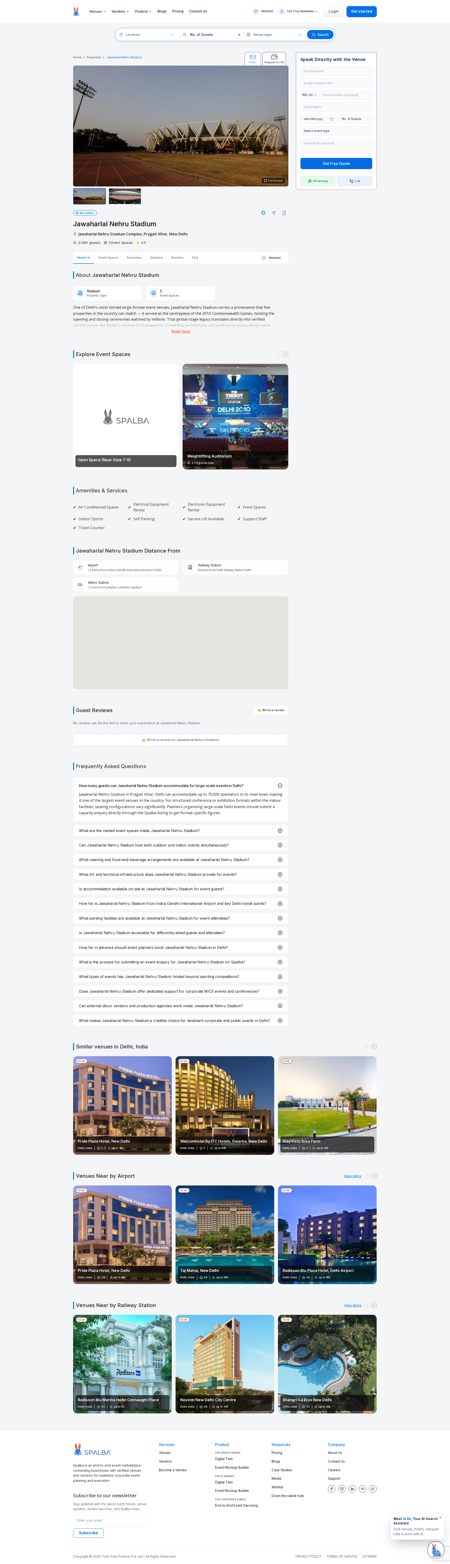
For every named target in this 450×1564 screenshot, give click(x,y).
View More (352, 1176)
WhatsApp (320, 181)
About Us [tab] (83, 257)
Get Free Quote (336, 163)
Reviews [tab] (177, 257)
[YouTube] (362, 1489)
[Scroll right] (285, 354)
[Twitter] (373, 1489)
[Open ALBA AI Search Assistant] (436, 1549)
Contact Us (198, 11)
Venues (95, 11)
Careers (334, 1470)
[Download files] (284, 213)
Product (141, 11)
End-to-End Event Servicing (236, 1505)
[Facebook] (331, 1489)
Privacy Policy (309, 1556)
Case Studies (282, 1470)
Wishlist (277, 1487)
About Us (335, 1453)
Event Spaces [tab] (108, 257)
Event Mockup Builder (232, 1467)
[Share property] (274, 213)
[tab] (253, 59)
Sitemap (370, 1556)
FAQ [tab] (195, 257)
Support (334, 1478)
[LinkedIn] (352, 1489)
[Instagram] (342, 1489)
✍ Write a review (271, 710)
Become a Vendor (173, 1470)
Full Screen (275, 180)
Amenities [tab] (134, 257)
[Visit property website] (263, 213)
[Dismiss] (440, 1517)
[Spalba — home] (76, 11)
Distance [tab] (156, 257)
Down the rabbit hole (288, 1496)
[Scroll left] (278, 354)
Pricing (178, 11)
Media (276, 1478)
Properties (94, 57)
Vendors (118, 11)
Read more (180, 331)
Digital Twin (224, 1459)
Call (357, 181)
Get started (361, 11)
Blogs (162, 11)
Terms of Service (342, 1556)
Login (334, 11)
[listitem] (89, 196)
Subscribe (88, 1533)
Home (77, 57)
